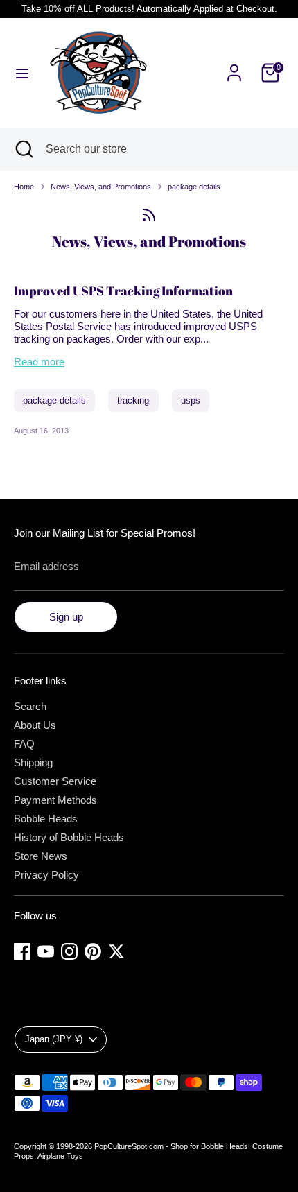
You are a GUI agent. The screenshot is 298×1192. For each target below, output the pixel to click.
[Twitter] (116, 951)
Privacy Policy (46, 875)
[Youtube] (45, 951)
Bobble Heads (46, 818)
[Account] (234, 65)
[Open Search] (22, 149)
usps (190, 400)
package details (194, 186)
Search (30, 706)
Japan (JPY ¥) (53, 1039)
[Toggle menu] (22, 72)
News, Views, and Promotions (101, 186)
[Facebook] (22, 951)
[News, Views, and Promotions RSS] (149, 215)
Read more (39, 362)
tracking (133, 400)
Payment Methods (55, 800)
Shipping (33, 762)
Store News (40, 856)
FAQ (24, 744)
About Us (35, 725)
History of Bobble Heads (69, 837)
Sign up (66, 617)
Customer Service (55, 781)
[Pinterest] (93, 951)
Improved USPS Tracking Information (123, 290)
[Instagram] (69, 951)
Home (24, 186)
